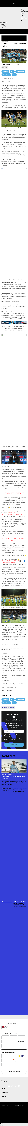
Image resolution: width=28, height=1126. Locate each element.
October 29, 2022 (21, 516)
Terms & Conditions (19, 1105)
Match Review (6, 74)
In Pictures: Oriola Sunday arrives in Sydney (13, 777)
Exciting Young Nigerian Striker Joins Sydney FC (19, 790)
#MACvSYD (4, 514)
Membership (3, 22)
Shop (1, 27)
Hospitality (3, 26)
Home (3, 41)
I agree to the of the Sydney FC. (13, 735)
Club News (5, 71)
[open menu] (1, 19)
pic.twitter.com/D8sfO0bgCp (8, 562)
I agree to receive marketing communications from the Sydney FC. (14, 739)
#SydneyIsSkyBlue (14, 512)
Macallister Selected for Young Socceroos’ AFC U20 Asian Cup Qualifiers (19, 905)
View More (24, 755)
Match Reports (20, 71)
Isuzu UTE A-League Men (8, 707)
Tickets (2, 24)
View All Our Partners (14, 1071)
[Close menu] (25, 1118)
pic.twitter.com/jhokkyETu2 (15, 514)
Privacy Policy (16, 734)
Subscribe (14, 744)
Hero (12, 71)
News (7, 41)
